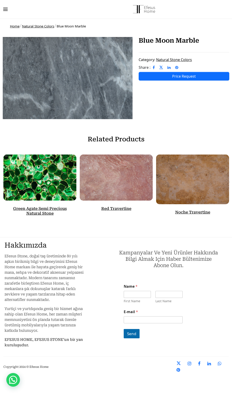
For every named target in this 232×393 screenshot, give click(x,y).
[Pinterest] (176, 67)
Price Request (184, 76)
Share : (144, 67)
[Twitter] (161, 67)
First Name (132, 301)
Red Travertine (116, 208)
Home (14, 26)
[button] (13, 380)
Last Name (163, 301)
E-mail (131, 312)
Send (131, 333)
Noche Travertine (192, 212)
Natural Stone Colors (38, 26)
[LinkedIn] (169, 67)
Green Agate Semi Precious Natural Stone (40, 210)
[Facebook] (154, 67)
